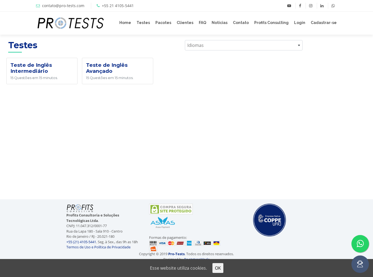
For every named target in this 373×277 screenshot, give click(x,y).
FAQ (202, 22)
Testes (143, 22)
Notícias (219, 22)
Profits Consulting (271, 22)
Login (299, 22)
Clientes (185, 22)
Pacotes (163, 22)
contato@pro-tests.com (63, 5)
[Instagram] (311, 6)
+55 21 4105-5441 (118, 5)
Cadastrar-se (324, 22)
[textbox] (244, 45)
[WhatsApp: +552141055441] (333, 6)
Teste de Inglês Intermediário (31, 68)
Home (125, 22)
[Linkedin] (322, 6)
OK (218, 268)
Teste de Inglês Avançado (107, 68)
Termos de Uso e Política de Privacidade (98, 247)
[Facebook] (299, 6)
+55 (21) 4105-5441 (81, 241)
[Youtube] (289, 6)
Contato (241, 22)
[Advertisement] (342, 116)
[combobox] (244, 45)
